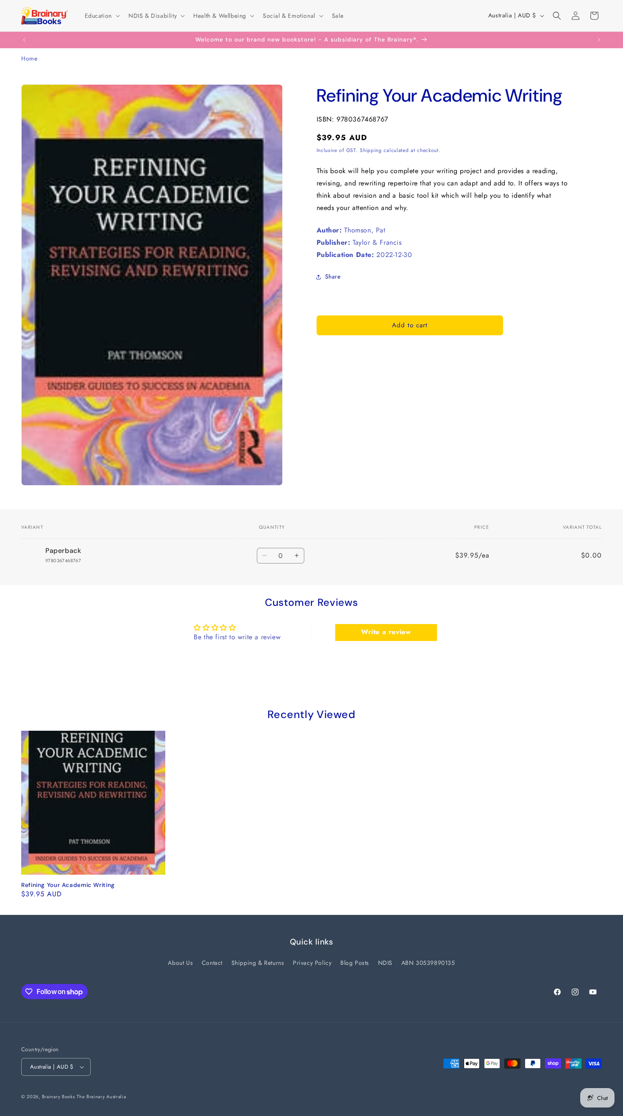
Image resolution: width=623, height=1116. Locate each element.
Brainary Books (58, 1096)
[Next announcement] (599, 40)
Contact (212, 963)
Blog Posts (354, 963)
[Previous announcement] (24, 40)
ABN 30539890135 (428, 963)
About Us (180, 963)
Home (29, 58)
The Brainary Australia (101, 1096)
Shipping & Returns (257, 963)
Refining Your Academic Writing (68, 885)
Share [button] (333, 276)
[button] (101, 16)
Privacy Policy (312, 963)
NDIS (385, 963)
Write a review (386, 632)
